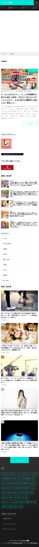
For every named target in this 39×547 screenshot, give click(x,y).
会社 (21, 478)
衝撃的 (34, 70)
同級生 (25, 483)
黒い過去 (6, 280)
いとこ (13, 91)
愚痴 (20, 493)
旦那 (31, 493)
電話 (20, 507)
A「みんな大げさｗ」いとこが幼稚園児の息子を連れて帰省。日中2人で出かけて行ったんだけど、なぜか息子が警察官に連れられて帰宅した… (19, 98)
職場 (34, 502)
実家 (16, 488)
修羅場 (5, 249)
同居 (19, 483)
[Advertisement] (19, 31)
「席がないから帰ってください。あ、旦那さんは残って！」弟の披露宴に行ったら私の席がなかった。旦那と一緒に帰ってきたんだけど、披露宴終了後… (19, 348)
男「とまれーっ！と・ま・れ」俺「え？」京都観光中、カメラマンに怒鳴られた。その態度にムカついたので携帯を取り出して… (19, 380)
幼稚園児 (20, 91)
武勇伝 (5, 264)
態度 (26, 493)
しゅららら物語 (24, 540)
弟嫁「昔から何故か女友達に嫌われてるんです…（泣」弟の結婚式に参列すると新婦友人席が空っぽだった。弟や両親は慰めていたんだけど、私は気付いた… (19, 413)
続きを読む (30, 123)
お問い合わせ (7, 518)
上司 (35, 474)
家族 (27, 488)
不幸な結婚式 (7, 243)
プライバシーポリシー (10, 529)
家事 (22, 488)
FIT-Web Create (17, 543)
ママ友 (23, 474)
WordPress (34, 543)
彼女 (3, 493)
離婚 (15, 507)
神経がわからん (7, 502)
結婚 (15, 502)
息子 (25, 91)
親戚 (10, 507)
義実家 (28, 502)
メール (29, 474)
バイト (16, 474)
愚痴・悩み (6, 259)
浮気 (15, 497)
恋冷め (5, 254)
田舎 (20, 497)
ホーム (3, 8)
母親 (10, 497)
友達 (8, 483)
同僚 (14, 483)
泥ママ (5, 270)
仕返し (15, 478)
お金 (3, 474)
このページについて (9, 524)
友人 (3, 483)
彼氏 (8, 493)
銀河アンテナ (25, 8)
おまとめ (34, 8)
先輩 (33, 478)
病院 (26, 497)
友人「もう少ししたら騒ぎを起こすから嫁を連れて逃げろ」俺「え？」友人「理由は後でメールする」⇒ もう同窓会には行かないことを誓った (19, 315)
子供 (11, 488)
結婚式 (22, 502)
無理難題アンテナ (13, 8)
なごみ (5, 238)
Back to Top (19, 460)
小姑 (32, 488)
